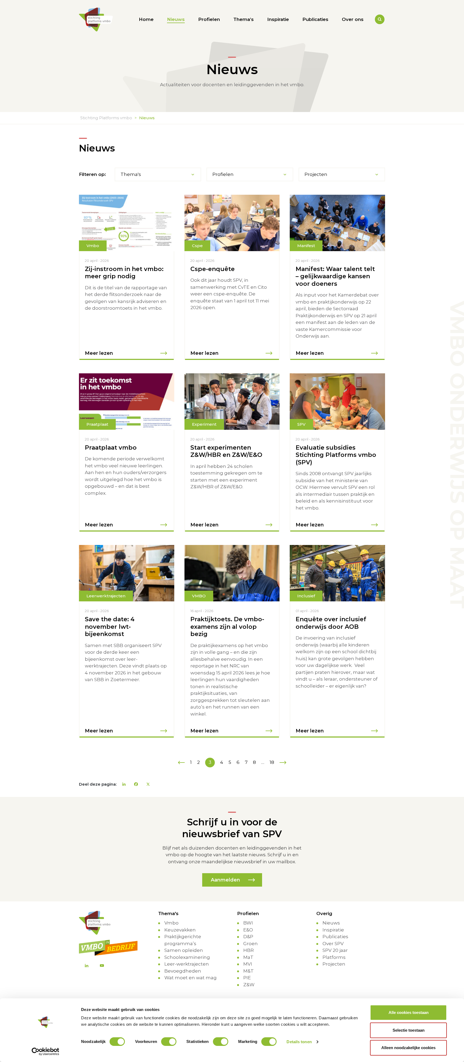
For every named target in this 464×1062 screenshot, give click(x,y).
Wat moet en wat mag (190, 977)
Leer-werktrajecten (186, 964)
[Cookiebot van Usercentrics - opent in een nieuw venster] (45, 1051)
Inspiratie (278, 19)
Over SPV (333, 943)
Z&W (249, 984)
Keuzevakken (180, 930)
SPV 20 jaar (335, 950)
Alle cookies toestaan (409, 1012)
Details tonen (299, 1041)
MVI (247, 964)
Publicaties (315, 19)
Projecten (333, 964)
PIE (247, 977)
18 (272, 762)
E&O (248, 930)
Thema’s (243, 19)
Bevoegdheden (182, 971)
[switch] (168, 1041)
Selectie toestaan (409, 1030)
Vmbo (171, 923)
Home (146, 19)
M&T (248, 971)
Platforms (334, 957)
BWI (248, 923)
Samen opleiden (183, 950)
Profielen (209, 19)
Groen (250, 943)
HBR (248, 950)
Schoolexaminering (187, 957)
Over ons (353, 19)
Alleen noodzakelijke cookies (408, 1047)
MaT (248, 957)
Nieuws (176, 19)
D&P (248, 936)
